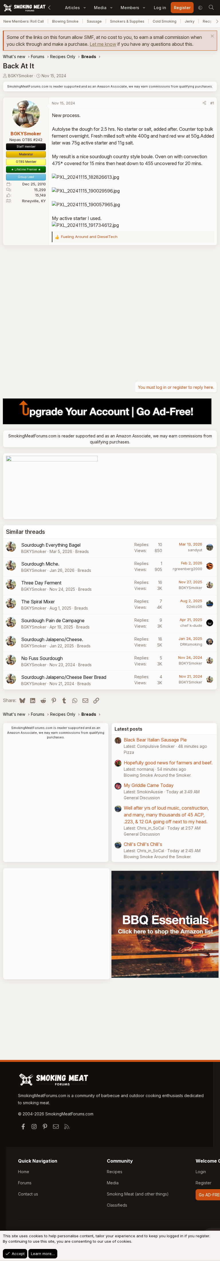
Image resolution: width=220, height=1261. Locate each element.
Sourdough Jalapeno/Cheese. (52, 639)
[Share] (204, 103)
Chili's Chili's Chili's (143, 844)
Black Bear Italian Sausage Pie (155, 740)
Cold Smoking (164, 21)
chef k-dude (191, 625)
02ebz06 (194, 606)
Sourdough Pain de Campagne (53, 620)
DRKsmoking (191, 644)
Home (23, 1171)
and (89, 236)
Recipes (114, 1171)
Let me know (103, 44)
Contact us (28, 1193)
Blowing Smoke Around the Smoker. (157, 775)
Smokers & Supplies (127, 21)
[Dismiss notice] (211, 37)
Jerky (190, 21)
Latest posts (128, 729)
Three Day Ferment (41, 583)
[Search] (211, 7)
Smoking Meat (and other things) (138, 1193)
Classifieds (117, 1205)
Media (100, 7)
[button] (84, 7)
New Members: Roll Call (23, 21)
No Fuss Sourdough (42, 658)
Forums (25, 1182)
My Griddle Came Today (149, 785)
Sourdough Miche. (40, 564)
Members (130, 7)
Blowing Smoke (65, 21)
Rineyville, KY (34, 201)
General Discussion (142, 797)
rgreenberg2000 (187, 568)
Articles (72, 7)
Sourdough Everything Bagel (50, 545)
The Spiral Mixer (38, 601)
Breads (82, 551)
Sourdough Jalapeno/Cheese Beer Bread (63, 677)
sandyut (195, 550)
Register (203, 1182)
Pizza (129, 752)
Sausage (94, 21)
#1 (212, 103)
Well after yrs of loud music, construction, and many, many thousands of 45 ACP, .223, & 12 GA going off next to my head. (166, 814)
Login (201, 1171)
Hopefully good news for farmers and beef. (168, 763)
